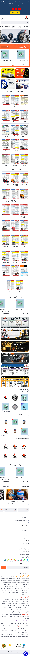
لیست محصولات (25, 533)
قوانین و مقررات (25, 543)
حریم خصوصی (26, 546)
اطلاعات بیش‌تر (15, 13)
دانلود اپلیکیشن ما (24, 554)
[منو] (2, 18)
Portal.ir (10, 652)
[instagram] (21, 560)
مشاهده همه (5, 46)
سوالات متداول (25, 551)
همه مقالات (6, 486)
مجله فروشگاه (25, 530)
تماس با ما (26, 538)
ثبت (4, 567)
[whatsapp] (24, 560)
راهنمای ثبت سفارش (24, 549)
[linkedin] (11, 560)
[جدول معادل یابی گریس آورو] (15, 369)
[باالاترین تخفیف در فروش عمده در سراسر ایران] (15, 381)
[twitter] (14, 560)
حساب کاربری (26, 527)
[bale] (18, 560)
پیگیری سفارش (25, 557)
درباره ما (27, 536)
